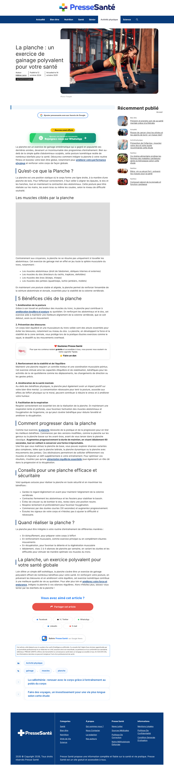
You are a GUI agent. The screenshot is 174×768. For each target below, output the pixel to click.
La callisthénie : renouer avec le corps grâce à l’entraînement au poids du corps (67, 681)
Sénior (92, 19)
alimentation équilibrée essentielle (64, 459)
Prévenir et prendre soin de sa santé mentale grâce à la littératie (146, 122)
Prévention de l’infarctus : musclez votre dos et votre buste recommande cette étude (145, 145)
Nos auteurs (91, 739)
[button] (137, 19)
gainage (30, 670)
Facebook (43, 619)
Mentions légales (145, 726)
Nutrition (68, 19)
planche (61, 670)
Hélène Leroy (21, 75)
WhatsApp (84, 619)
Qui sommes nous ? (95, 726)
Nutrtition (64, 734)
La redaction (91, 734)
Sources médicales (120, 730)
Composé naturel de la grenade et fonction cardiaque (145, 183)
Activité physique (109, 19)
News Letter (117, 726)
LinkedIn (53, 626)
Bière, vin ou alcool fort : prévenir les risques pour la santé (145, 172)
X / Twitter (64, 619)
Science (127, 19)
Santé (81, 19)
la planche (44, 430)
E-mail (74, 626)
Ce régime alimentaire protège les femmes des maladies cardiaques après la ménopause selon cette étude (145, 159)
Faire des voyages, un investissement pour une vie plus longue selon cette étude (66, 694)
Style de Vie (65, 739)
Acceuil (159, 112)
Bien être (54, 19)
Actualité (40, 19)
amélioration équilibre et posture (32, 311)
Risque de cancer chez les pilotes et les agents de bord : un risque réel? (146, 133)
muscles (46, 670)
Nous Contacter (93, 730)
